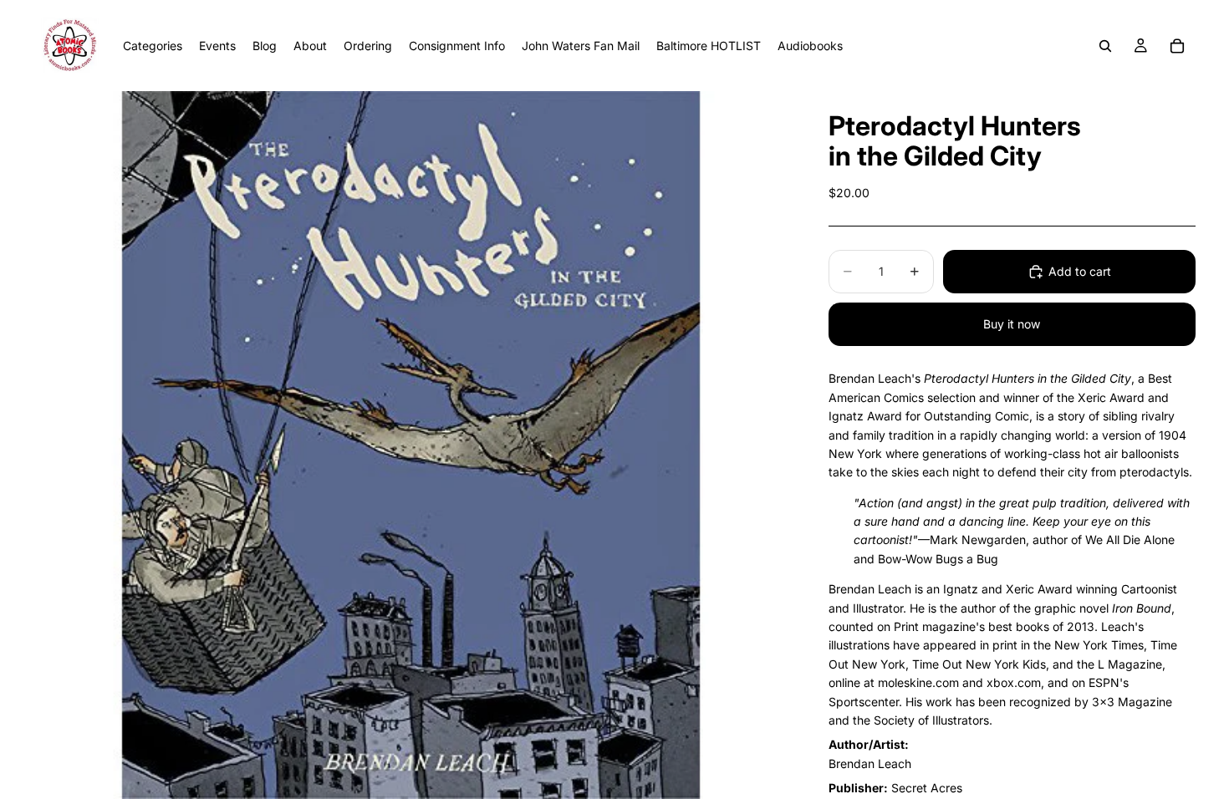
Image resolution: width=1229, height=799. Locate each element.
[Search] (1105, 46)
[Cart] (1177, 46)
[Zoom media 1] (410, 445)
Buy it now (1011, 324)
